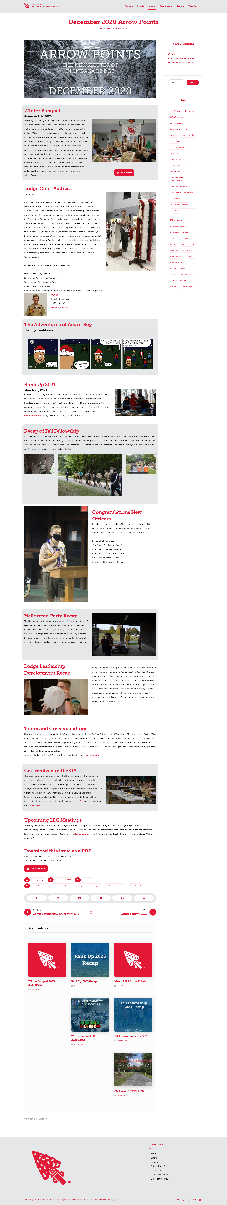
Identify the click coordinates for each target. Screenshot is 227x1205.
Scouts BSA (174, 250)
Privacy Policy (114, 1199)
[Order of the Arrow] (42, 6)
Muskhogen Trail (175, 199)
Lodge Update (36, 990)
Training (172, 274)
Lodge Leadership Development (89, 886)
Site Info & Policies (99, 1199)
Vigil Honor (174, 286)
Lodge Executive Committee (63, 886)
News (173, 54)
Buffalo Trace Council (40, 886)
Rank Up (173, 244)
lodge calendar (82, 834)
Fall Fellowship (175, 153)
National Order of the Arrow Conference (177, 212)
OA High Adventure (177, 220)
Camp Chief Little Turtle (178, 129)
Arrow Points (87, 880)
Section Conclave (176, 256)
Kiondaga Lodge (38, 880)
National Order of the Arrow (179, 205)
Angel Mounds (175, 111)
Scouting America (187, 244)
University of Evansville (178, 280)
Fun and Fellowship (176, 165)
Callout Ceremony (176, 123)
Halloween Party (175, 171)
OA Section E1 (157, 1170)
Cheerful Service (189, 135)
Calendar (155, 1158)
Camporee (173, 135)
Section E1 (191, 256)
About (153, 1153)
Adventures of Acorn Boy (182, 62)
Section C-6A (187, 250)
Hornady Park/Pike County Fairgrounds (177, 179)
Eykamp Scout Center (177, 147)
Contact (154, 1162)
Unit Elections (186, 274)
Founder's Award (175, 159)
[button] (124, 172)
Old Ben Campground (177, 226)
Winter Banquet (135, 886)
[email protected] (32, 415)
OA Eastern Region (159, 1174)
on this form (79, 801)
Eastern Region (175, 141)
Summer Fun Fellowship (178, 268)
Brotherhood (189, 111)
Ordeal (172, 238)
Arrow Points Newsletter (182, 58)
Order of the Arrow (186, 238)
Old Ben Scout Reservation (115, 886)
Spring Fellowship (176, 262)
